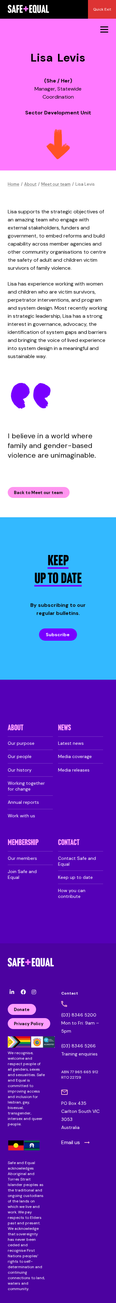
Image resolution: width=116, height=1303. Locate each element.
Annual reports (23, 802)
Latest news (71, 743)
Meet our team (56, 184)
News (64, 728)
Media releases (74, 770)
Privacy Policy (29, 1023)
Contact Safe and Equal (77, 861)
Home (13, 184)
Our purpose (21, 743)
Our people (20, 756)
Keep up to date (75, 877)
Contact (69, 843)
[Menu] (104, 29)
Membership (23, 843)
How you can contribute (71, 893)
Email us (70, 1142)
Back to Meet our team (38, 492)
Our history (20, 770)
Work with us (21, 816)
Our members (22, 858)
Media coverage (75, 756)
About (30, 184)
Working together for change (26, 786)
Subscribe (58, 634)
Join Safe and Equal (22, 874)
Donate (21, 1009)
